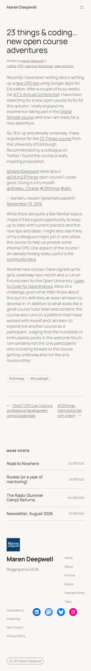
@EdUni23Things (22, 177)
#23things (50, 188)
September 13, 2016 (24, 204)
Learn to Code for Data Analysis (45, 283)
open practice (64, 66)
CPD (20, 66)
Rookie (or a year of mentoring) (25, 479)
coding (11, 66)
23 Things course (55, 138)
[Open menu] (81, 7)
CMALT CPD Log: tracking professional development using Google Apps (29, 410)
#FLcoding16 (39, 378)
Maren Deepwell (21, 7)
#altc (66, 188)
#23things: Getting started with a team (69, 410)
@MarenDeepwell (23, 171)
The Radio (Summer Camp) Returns (25, 497)
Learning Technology (39, 66)
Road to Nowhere (23, 463)
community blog (21, 259)
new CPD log (27, 83)
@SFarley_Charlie (23, 188)
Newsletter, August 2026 (30, 513)
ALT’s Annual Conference (36, 94)
